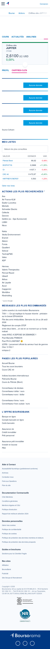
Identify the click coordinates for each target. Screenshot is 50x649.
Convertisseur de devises (12, 388)
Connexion (44, 4)
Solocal (5, 250)
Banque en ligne (9, 416)
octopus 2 (6, 350)
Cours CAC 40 (8, 369)
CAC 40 (6, 174)
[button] (3, 4)
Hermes (5, 266)
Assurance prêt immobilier (13, 441)
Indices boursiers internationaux (15, 375)
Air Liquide (6, 282)
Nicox (4, 225)
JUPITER (11, 48)
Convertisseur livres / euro (13, 400)
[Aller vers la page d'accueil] (7, 3)
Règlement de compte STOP (14, 325)
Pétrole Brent (8, 160)
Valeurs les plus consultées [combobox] (15, 149)
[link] (20, 468)
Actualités (17, 37)
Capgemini (6, 289)
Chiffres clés (19, 70)
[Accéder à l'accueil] (4, 13)
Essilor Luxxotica (9, 202)
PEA (4, 447)
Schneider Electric (9, 209)
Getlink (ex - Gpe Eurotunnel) (14, 219)
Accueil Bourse (8, 363)
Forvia (4, 244)
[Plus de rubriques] (46, 36)
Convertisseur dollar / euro (13, 391)
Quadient (6, 247)
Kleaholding (7, 295)
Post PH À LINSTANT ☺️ (12, 341)
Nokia (4, 231)
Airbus (4, 279)
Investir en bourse (9, 444)
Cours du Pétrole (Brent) (12, 382)
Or (4, 169)
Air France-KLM (8, 199)
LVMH (4, 222)
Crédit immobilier (9, 432)
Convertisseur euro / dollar (13, 394)
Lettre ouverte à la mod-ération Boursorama (20, 310)
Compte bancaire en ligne (13, 419)
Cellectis (5, 212)
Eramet (5, 237)
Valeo (4, 257)
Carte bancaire (8, 423)
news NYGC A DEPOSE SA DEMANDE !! (19, 334)
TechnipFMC (7, 254)
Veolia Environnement (11, 234)
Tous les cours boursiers (12, 366)
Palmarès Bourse (9, 378)
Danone (5, 215)
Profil (5, 70)
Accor (4, 285)
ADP (4, 260)
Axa (3, 196)
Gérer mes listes (8, 185)
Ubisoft (5, 276)
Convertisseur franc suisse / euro (16, 403)
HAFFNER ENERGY (11, 178)
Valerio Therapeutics (10, 269)
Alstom (5, 241)
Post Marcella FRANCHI (12, 337)
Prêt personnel (8, 435)
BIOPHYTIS (7, 165)
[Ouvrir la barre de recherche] (33, 3)
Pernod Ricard (8, 272)
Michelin (5, 206)
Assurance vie (8, 429)
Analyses (31, 37)
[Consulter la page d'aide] (36, 3)
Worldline (6, 292)
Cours (5, 37)
